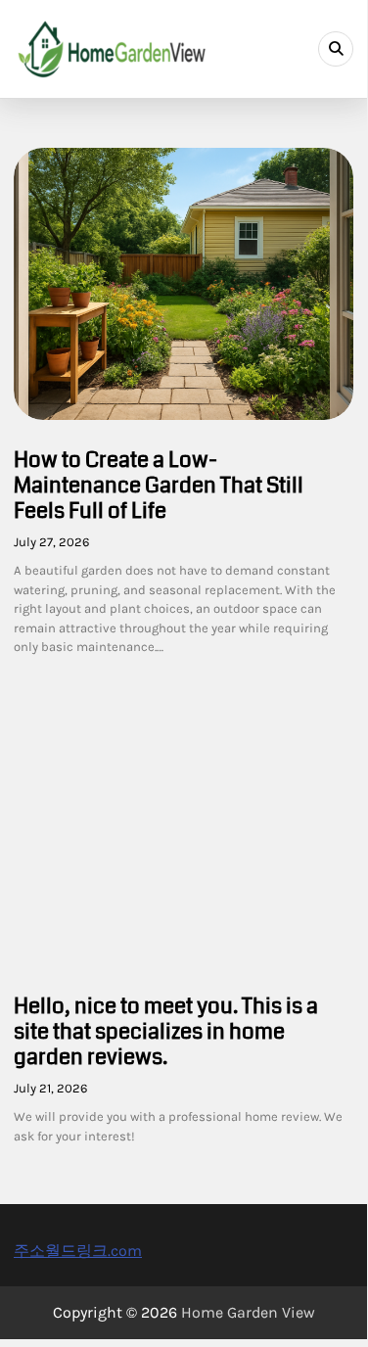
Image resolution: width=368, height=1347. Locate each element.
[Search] (335, 49)
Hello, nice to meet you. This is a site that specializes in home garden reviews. (166, 1031)
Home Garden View (248, 1312)
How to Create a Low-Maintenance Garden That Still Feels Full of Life (158, 485)
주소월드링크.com (78, 1250)
